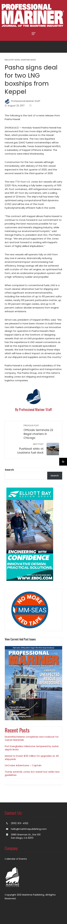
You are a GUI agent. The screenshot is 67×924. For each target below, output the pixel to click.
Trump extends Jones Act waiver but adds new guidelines (32, 773)
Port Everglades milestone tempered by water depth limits (32, 748)
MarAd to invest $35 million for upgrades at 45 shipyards (32, 757)
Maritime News (28, 60)
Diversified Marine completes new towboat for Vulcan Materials (32, 738)
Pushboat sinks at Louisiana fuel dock (30, 448)
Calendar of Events (16, 858)
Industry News (12, 60)
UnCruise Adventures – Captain (23, 765)
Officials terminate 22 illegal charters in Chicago (38, 432)
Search (9, 469)
